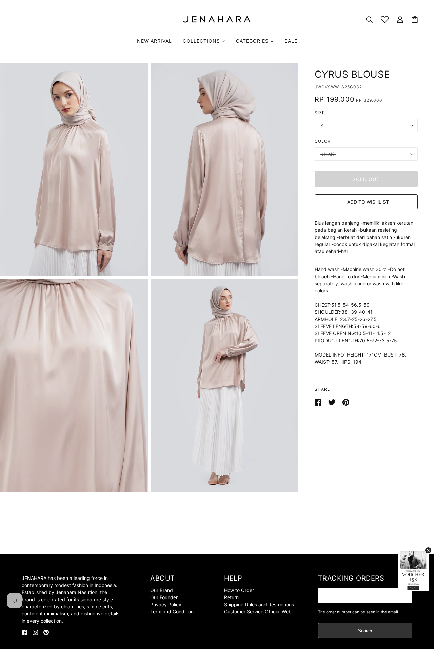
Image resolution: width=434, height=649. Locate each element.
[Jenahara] (217, 19)
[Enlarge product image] (74, 169)
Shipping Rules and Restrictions (259, 604)
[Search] (369, 19)
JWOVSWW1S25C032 (338, 86)
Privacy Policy (165, 604)
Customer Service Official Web (258, 611)
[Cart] (414, 19)
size (320, 112)
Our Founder (164, 597)
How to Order (239, 590)
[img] (24, 632)
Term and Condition (172, 611)
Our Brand (161, 590)
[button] (366, 201)
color (323, 141)
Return (231, 597)
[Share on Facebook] (319, 401)
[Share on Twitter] (333, 401)
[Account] (400, 19)
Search (365, 630)
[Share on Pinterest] (346, 401)
